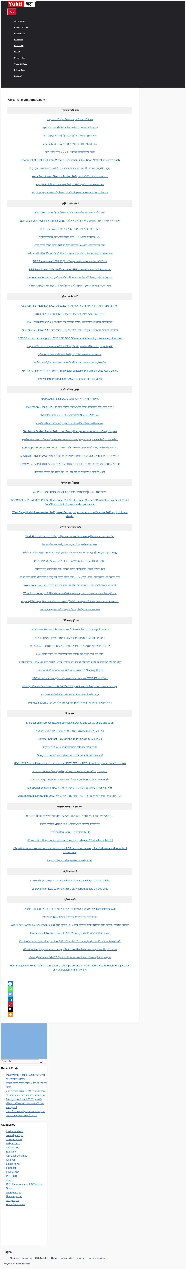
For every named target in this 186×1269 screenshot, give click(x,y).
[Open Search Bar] (9, 85)
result (17, 52)
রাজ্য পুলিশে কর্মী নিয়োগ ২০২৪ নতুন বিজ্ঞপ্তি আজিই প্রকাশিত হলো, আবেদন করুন (70, 184)
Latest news (19, 33)
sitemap (80, 1258)
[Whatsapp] (10, 988)
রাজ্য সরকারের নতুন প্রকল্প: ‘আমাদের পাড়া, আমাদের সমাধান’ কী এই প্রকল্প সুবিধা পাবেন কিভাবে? (69, 645)
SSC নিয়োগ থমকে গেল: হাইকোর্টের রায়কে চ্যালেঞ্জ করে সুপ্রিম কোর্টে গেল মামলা (70, 654)
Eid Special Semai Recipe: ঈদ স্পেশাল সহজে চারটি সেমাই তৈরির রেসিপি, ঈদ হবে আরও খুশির (69, 787)
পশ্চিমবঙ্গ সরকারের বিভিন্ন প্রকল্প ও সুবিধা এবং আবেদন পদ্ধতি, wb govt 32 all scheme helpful (70, 840)
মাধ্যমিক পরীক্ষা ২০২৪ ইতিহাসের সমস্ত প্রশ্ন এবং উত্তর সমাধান (70, 747)
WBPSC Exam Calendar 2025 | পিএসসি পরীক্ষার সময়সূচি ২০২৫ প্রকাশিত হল (70, 492)
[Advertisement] (24, 1041)
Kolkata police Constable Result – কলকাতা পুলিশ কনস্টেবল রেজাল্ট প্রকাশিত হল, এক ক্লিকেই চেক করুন (70, 447)
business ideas (14, 1131)
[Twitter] (10, 994)
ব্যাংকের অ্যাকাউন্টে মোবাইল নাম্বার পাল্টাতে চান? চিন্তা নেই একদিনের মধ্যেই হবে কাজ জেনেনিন (69, 779)
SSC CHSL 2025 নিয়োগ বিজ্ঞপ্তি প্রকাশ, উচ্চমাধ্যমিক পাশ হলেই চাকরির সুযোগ (70, 212)
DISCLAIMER (41, 1258)
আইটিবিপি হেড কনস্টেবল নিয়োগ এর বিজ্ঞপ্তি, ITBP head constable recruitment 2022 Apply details (70, 370)
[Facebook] (10, 983)
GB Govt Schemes (16, 1155)
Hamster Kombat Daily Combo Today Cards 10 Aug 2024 (70, 739)
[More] (10, 1014)
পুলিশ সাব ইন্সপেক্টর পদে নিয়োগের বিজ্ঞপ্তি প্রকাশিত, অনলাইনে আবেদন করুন (69, 354)
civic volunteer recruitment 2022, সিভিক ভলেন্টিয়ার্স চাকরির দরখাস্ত (70, 378)
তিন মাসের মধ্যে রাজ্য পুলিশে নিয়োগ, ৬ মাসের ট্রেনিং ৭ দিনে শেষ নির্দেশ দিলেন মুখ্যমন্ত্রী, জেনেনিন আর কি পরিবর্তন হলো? (70, 941)
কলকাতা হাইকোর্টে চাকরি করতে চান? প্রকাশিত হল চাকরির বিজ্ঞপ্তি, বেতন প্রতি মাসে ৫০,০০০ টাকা (70, 285)
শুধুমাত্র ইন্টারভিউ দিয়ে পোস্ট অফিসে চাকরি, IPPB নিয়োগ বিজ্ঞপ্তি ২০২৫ (70, 237)
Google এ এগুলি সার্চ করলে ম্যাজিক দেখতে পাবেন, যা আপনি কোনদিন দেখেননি (70, 755)
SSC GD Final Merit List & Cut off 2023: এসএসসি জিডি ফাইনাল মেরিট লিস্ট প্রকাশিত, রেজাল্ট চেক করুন (69, 305)
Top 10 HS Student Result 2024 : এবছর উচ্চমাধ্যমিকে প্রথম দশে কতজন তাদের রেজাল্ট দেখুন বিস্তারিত (70, 431)
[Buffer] (10, 1009)
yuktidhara (25, 1264)
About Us (14, 1258)
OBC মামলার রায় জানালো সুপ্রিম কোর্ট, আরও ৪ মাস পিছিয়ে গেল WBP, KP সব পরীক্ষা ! (70, 678)
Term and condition (96, 1258)
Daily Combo (13, 1143)
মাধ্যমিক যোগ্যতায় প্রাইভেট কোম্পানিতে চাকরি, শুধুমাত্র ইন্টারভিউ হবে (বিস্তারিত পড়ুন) (70, 560)
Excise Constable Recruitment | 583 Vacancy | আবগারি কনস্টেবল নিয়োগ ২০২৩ (69, 933)
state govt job (13, 1192)
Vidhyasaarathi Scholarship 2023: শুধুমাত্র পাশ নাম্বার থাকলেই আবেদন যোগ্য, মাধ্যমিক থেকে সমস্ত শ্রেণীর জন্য (70, 795)
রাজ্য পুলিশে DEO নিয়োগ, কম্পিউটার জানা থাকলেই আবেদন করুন (69, 916)
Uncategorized (14, 1196)
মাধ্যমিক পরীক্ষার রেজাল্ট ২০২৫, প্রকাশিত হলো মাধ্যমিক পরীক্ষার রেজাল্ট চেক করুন (69, 423)
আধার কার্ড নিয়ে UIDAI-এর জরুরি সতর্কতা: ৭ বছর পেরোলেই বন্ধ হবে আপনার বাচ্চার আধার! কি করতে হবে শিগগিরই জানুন (70, 662)
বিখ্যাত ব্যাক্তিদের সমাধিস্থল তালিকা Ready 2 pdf (69, 860)
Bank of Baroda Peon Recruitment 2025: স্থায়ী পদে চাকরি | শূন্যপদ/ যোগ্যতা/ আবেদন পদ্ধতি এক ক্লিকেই (69, 220)
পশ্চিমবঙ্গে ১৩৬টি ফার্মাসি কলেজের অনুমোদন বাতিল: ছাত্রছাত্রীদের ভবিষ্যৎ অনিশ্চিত (70, 730)
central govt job (21, 27)
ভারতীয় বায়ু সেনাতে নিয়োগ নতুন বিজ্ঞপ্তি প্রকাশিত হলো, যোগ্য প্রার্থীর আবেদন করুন (70, 313)
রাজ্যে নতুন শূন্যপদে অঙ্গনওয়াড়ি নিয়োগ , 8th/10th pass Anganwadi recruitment (70, 192)
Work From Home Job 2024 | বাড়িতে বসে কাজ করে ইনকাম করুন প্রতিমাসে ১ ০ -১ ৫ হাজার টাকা (69, 536)
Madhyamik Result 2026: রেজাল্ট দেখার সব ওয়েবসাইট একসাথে (70, 398)
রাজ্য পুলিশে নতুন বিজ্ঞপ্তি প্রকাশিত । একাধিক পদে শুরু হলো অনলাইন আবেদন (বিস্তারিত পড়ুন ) (69, 168)
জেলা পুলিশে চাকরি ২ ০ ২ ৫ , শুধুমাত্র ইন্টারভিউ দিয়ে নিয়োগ (70, 152)
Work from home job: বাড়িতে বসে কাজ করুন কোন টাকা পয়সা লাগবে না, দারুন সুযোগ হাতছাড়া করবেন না (70, 585)
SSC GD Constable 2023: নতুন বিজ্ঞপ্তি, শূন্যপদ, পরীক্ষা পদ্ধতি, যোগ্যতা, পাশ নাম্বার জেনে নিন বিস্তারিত (70, 330)
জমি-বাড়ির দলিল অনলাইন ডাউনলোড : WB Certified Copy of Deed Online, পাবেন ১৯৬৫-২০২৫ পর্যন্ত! (69, 686)
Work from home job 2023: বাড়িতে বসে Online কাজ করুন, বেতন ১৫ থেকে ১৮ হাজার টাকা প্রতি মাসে (70, 593)
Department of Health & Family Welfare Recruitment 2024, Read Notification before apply (70, 160)
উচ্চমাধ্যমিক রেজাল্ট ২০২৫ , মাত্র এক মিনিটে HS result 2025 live (69, 415)
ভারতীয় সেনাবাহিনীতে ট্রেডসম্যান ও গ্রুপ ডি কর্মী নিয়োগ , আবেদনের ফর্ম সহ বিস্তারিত (70, 362)
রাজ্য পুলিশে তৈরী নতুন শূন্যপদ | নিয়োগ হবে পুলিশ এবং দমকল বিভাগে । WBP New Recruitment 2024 (70, 908)
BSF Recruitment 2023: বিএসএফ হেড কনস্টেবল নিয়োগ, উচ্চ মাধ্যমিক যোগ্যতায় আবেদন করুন (69, 322)
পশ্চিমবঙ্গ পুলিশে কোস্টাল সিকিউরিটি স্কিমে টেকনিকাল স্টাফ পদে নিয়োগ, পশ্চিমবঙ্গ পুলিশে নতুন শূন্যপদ (70, 957)
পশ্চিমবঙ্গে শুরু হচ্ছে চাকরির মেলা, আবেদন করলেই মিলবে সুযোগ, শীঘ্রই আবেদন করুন (70, 568)
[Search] (41, 1062)
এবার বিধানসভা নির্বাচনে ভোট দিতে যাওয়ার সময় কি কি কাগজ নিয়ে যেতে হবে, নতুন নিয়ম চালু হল (69, 629)
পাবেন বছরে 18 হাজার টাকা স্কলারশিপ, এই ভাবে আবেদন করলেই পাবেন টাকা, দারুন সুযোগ (69, 771)
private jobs (19, 70)
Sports (9, 1188)
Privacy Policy (67, 1258)
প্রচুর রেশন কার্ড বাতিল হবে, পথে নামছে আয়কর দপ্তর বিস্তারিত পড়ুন (70, 694)
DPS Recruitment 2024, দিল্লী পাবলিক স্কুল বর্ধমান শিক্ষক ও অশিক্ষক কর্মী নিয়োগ (70, 261)
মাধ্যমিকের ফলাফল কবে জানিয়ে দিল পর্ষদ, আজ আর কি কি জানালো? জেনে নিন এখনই (70, 472)
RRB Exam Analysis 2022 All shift (24, 1184)
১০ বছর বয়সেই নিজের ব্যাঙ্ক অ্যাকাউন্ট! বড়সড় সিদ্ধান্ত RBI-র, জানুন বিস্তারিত (70, 670)
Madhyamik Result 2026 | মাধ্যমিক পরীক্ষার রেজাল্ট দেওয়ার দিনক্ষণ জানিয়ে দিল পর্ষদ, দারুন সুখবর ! (70, 407)
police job (18, 46)
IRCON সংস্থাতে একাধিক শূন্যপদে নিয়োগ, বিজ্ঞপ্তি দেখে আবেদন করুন (70, 609)
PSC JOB (18, 76)
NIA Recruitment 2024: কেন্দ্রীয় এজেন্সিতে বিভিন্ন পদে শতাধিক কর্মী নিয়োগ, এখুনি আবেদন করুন (69, 277)
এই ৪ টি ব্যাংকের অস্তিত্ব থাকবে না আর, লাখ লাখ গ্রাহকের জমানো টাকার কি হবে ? (70, 637)
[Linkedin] (10, 999)
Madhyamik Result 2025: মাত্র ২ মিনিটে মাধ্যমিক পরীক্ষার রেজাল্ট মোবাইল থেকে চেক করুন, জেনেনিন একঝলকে (69, 455)
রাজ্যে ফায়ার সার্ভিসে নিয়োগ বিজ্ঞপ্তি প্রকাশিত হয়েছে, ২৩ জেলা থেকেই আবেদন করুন (70, 245)
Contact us (27, 1258)
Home (54, 1258)
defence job (19, 58)
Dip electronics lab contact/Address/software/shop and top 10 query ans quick (69, 722)
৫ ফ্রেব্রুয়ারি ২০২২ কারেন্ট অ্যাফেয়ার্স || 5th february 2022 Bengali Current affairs (70, 880)
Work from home (15, 1204)
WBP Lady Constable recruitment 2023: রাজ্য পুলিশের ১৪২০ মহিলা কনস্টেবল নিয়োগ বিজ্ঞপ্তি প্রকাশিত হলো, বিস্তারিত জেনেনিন (70, 925)
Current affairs (20, 64)
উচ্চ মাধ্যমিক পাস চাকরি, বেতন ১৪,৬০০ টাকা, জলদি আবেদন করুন (69, 544)
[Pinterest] (10, 1004)
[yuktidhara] (22, 6)
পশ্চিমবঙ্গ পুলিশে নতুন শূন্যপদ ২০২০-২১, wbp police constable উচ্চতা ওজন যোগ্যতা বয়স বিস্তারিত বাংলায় (70, 949)
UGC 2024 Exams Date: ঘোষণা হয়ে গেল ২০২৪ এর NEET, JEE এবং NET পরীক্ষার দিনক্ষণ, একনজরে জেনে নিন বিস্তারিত (70, 763)
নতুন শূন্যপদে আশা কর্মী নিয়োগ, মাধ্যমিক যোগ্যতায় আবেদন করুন (70, 135)
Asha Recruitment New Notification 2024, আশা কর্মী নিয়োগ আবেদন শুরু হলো (70, 176)
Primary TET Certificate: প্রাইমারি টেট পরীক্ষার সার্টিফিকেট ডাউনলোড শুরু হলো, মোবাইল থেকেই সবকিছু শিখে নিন (70, 463)
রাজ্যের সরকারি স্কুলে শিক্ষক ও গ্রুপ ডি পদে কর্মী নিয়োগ (70, 119)
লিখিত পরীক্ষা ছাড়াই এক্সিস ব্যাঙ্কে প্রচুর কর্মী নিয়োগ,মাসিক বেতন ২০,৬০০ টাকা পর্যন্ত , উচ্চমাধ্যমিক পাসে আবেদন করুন (70, 577)
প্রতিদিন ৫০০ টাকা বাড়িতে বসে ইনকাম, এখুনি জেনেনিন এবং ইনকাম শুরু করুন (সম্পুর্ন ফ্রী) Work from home (70, 552)
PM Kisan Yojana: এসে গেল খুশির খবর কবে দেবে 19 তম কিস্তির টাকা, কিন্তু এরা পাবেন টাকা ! (70, 702)
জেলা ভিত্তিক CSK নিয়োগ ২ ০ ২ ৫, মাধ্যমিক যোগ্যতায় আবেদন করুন (70, 228)
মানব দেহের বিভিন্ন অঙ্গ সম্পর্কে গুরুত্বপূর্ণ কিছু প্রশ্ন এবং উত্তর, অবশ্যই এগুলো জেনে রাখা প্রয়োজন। (69, 815)
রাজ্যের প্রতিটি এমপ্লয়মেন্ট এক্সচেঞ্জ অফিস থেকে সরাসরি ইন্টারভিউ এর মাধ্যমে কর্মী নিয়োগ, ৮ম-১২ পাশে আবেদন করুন (70, 601)
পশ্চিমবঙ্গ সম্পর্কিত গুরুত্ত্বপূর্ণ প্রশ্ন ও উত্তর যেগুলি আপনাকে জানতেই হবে (69, 824)
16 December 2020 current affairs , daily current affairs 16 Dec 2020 (70, 888)
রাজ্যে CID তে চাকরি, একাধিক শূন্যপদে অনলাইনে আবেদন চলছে (70, 143)
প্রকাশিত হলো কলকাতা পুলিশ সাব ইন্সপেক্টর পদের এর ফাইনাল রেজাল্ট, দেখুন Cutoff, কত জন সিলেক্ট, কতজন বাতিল (70, 439)
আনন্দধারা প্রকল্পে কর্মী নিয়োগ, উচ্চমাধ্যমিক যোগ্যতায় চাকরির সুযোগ (70, 127)
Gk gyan (11, 1159)
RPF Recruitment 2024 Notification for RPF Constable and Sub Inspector (70, 269)
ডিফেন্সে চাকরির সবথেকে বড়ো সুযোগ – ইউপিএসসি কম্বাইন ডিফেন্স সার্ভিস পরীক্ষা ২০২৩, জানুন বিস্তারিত (70, 346)
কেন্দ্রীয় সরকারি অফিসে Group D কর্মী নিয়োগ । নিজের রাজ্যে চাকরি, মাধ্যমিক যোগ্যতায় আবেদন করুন (70, 253)
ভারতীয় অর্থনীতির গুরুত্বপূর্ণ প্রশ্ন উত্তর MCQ (70, 832)
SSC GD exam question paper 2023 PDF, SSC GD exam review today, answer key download (70, 338)
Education (18, 40)
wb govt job (20, 21)
